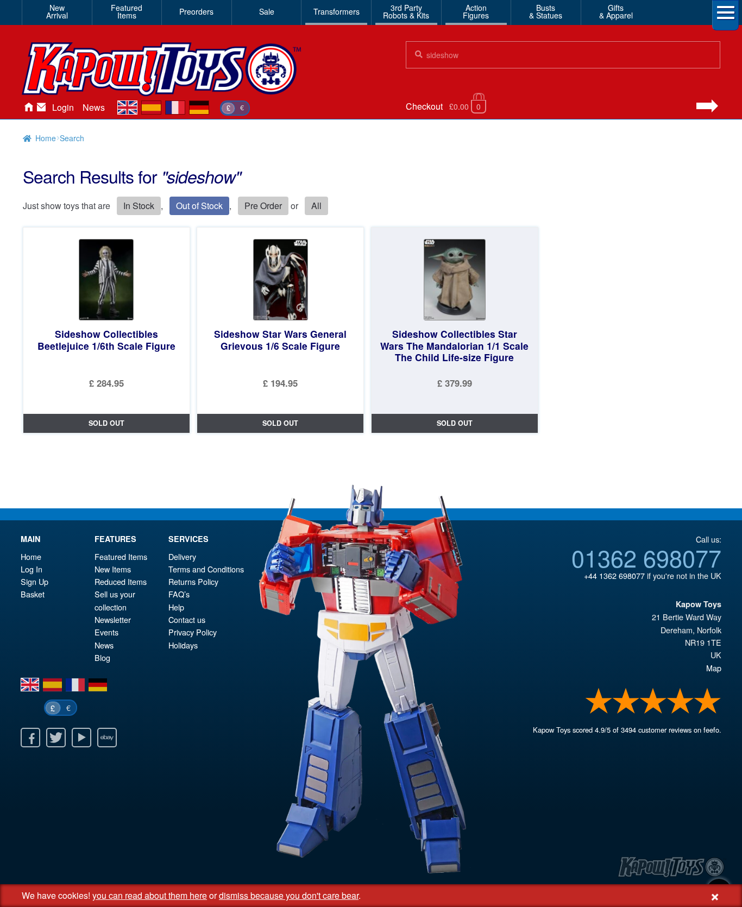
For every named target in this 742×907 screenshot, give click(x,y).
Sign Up (34, 581)
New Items (113, 569)
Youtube (81, 737)
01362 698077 (646, 557)
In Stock (138, 205)
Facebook (30, 737)
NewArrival (57, 11)
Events (106, 632)
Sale (266, 11)
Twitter (56, 737)
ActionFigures (476, 11)
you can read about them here (149, 895)
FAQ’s (179, 594)
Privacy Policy (192, 632)
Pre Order (263, 205)
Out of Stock (199, 205)
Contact (41, 107)
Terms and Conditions (206, 569)
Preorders (196, 11)
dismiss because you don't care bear (289, 895)
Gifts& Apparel (616, 11)
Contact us (186, 619)
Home (28, 107)
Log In (31, 569)
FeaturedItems (126, 11)
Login (63, 107)
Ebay (107, 737)
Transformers (336, 11)
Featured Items (121, 556)
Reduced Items (121, 581)
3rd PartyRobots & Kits (406, 11)
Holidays (183, 645)
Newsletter (113, 619)
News (94, 107)
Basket (33, 594)
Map (713, 667)
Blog (102, 657)
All (316, 205)
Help (176, 607)
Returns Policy (193, 581)
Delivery (182, 556)
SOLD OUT (106, 423)
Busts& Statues (545, 11)
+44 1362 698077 (614, 575)
